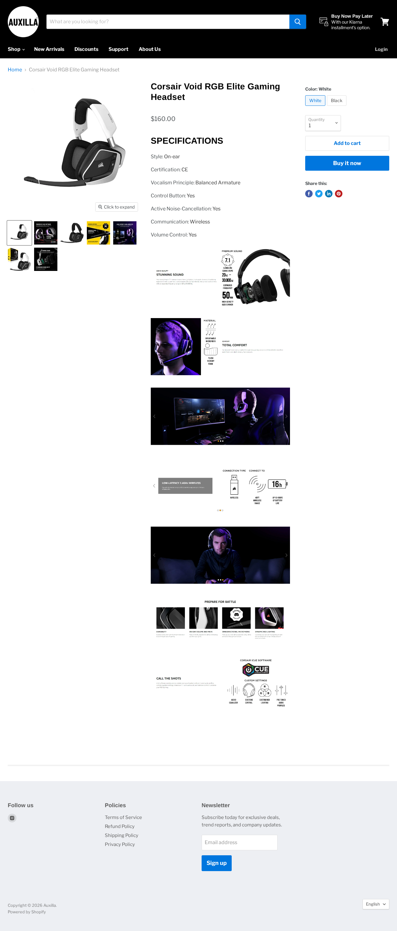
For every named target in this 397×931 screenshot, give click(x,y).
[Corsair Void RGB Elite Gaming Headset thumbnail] (19, 233)
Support (118, 49)
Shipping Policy (121, 835)
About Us (150, 49)
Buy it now (347, 163)
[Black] (337, 107)
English (373, 904)
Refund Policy (120, 826)
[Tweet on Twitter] (319, 193)
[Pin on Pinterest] (338, 193)
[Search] (297, 22)
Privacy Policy (120, 844)
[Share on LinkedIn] (328, 193)
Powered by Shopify (27, 911)
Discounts (86, 49)
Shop (14, 49)
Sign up (217, 863)
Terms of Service (123, 817)
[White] (316, 107)
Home (15, 70)
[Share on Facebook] (309, 193)
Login (381, 49)
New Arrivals (49, 49)
